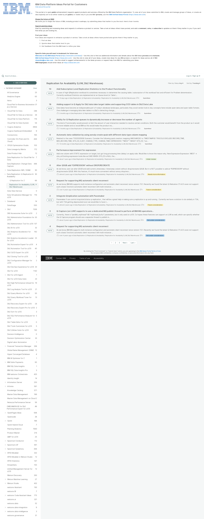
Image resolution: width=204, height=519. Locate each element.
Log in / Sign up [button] (192, 76)
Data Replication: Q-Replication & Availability (85, 98)
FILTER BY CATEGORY (13, 88)
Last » (133, 243)
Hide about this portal (42, 7)
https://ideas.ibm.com (137, 14)
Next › (125, 243)
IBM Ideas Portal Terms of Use (150, 251)
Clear (35, 88)
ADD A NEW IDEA (21, 83)
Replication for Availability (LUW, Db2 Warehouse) (119, 98)
